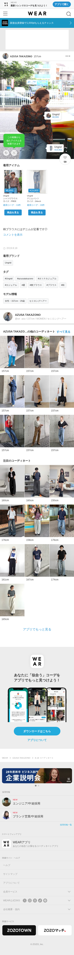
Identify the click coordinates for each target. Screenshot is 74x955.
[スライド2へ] (38, 785)
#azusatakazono (25, 278)
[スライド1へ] (36, 785)
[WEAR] (37, 13)
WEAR (5, 758)
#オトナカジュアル (47, 278)
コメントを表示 (12, 234)
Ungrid (8, 262)
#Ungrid (8, 278)
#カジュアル (11, 285)
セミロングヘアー (38, 301)
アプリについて (37, 740)
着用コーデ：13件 (12, 205)
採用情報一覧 (66, 825)
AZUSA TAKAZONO (21, 758)
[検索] (69, 14)
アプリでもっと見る (37, 629)
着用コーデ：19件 (36, 205)
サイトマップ (10, 874)
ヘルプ (6, 865)
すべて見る (63, 331)
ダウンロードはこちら (37, 731)
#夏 (23, 285)
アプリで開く (62, 4)
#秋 (63, 285)
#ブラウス (51, 285)
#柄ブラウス (36, 285)
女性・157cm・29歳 (15, 301)
